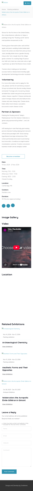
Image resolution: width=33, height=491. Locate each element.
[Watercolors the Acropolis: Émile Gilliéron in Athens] (4, 206)
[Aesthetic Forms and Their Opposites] (16, 353)
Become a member (13, 156)
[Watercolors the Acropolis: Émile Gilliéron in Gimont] (16, 382)
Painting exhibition (13, 9)
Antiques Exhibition (9, 392)
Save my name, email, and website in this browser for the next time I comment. (15, 424)
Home (4, 9)
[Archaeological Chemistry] (16, 328)
